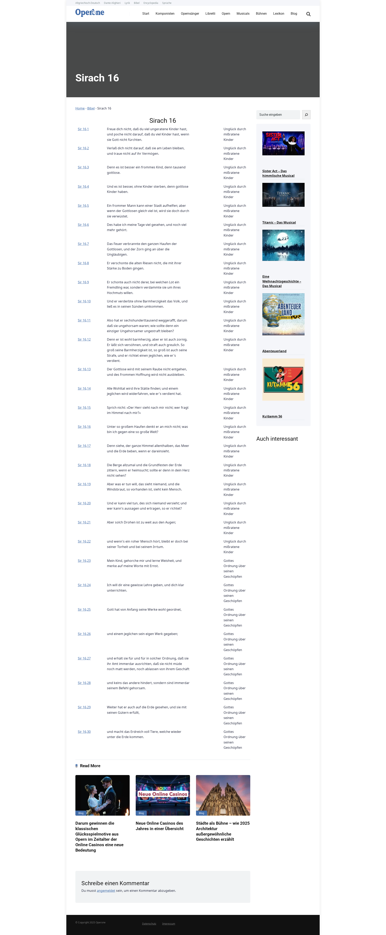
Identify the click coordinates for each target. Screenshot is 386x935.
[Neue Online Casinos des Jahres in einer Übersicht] (163, 795)
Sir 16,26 (84, 634)
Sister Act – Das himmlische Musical (278, 173)
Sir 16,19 (84, 484)
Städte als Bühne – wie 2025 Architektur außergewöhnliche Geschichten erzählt (223, 831)
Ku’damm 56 (272, 416)
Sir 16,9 (83, 282)
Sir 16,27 (84, 658)
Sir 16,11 (84, 320)
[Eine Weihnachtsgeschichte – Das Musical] (283, 245)
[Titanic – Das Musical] (283, 194)
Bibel (137, 3)
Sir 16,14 (84, 388)
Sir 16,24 (84, 585)
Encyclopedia (151, 3)
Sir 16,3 (83, 167)
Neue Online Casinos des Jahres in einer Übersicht (160, 826)
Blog (294, 13)
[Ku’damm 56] (283, 379)
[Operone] (89, 12)
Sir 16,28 (84, 683)
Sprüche (166, 3)
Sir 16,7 (83, 244)
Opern (226, 13)
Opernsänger (190, 13)
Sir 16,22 (84, 541)
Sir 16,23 (84, 560)
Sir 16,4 (83, 186)
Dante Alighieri (112, 3)
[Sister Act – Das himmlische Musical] (283, 143)
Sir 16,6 (83, 224)
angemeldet (106, 890)
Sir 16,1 (83, 129)
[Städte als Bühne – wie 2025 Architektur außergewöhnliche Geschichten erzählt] (223, 795)
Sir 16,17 (84, 445)
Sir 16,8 (83, 263)
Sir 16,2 (83, 148)
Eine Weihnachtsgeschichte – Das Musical (281, 281)
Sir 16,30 (84, 731)
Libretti (210, 13)
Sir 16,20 (84, 503)
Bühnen (261, 13)
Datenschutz (149, 923)
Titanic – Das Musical (279, 222)
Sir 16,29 (84, 707)
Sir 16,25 (84, 609)
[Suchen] (306, 114)
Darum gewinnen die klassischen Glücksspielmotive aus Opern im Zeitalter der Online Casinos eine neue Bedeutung (99, 836)
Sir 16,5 (83, 205)
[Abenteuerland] (283, 314)
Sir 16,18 (84, 465)
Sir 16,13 (84, 369)
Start (145, 13)
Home (80, 108)
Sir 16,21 (84, 522)
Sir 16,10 (84, 301)
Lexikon (278, 13)
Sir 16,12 (84, 339)
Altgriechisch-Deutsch (87, 3)
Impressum (168, 923)
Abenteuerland (274, 351)
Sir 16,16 (84, 426)
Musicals (243, 13)
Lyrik (127, 3)
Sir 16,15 (84, 407)
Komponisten (165, 13)
